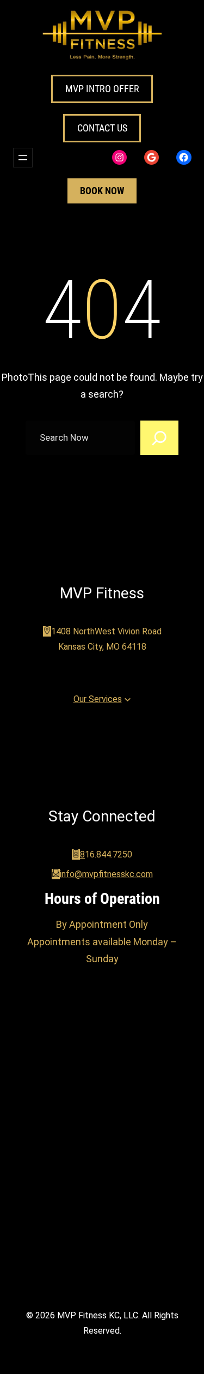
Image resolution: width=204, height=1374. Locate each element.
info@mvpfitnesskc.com (106, 874)
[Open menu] (23, 157)
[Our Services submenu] (127, 699)
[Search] (159, 438)
